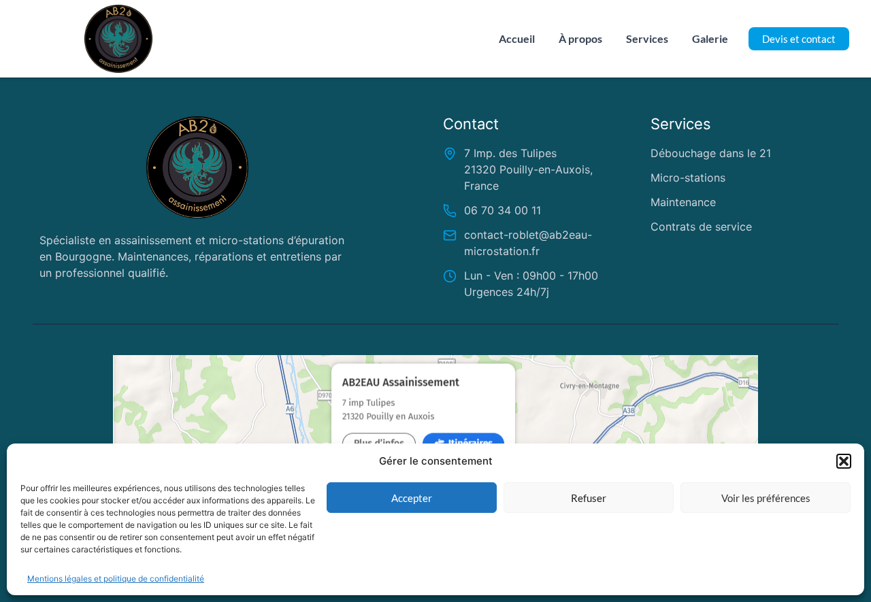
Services (647, 38)
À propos (580, 38)
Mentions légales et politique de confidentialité (115, 578)
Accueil (517, 38)
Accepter (411, 498)
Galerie (710, 38)
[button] (844, 461)
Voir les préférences (765, 498)
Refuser (588, 498)
